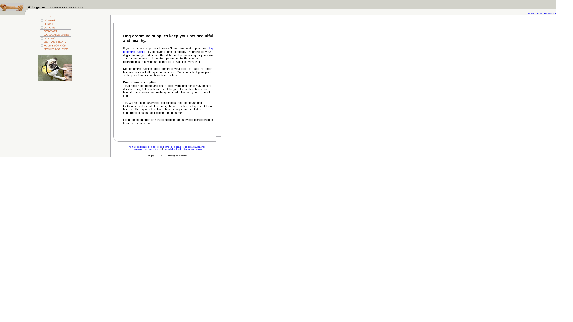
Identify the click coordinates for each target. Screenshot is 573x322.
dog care (164, 147)
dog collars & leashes (194, 147)
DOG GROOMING (546, 13)
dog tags (137, 149)
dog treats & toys (153, 149)
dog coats (176, 147)
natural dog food (172, 149)
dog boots (153, 147)
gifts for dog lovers (192, 149)
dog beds (142, 147)
